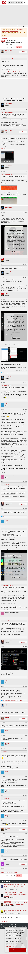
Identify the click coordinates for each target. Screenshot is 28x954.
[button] (5, 26)
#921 (26, 776)
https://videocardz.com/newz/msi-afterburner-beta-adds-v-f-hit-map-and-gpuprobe (14, 871)
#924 (26, 833)
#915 (26, 646)
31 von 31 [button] (19, 47)
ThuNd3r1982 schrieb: (6, 585)
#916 (26, 686)
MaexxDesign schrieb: (6, 59)
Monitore (9, 887)
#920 (26, 748)
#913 (26, 526)
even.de (3, 44)
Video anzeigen (16, 251)
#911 (26, 481)
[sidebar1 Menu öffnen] (25, 2)
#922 (26, 795)
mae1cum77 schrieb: (6, 529)
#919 (26, 735)
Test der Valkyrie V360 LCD (19, 910)
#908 (26, 299)
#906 (26, 264)
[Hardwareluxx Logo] (4, 2)
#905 (26, 212)
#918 (26, 722)
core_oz (5, 905)
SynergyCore (6, 897)
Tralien (17, 899)
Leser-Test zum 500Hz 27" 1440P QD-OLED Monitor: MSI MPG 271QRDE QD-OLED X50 (15, 894)
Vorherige (12, 47)
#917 (26, 710)
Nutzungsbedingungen (11, 926)
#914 (26, 618)
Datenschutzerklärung (11, 946)
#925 (26, 855)
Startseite (3, 927)
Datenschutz (20, 926)
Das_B (5, 887)
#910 (26, 409)
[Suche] (9, 2)
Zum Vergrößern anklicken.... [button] (14, 71)
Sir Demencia (6, 912)
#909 (26, 382)
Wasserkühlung (11, 905)
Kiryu (16, 889)
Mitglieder (17, 26)
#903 (26, 136)
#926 (26, 868)
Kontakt (3, 926)
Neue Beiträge (10, 26)
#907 (26, 277)
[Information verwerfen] (25, 29)
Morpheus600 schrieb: (7, 112)
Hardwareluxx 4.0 (6, 924)
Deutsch (14, 924)
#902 (26, 109)
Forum (2, 26)
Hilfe (25, 926)
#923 (26, 820)
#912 (26, 508)
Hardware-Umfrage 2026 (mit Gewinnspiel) (12, 30)
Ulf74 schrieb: (5, 484)
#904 (26, 171)
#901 (26, 56)
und (7, 400)
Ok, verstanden (17, 950)
